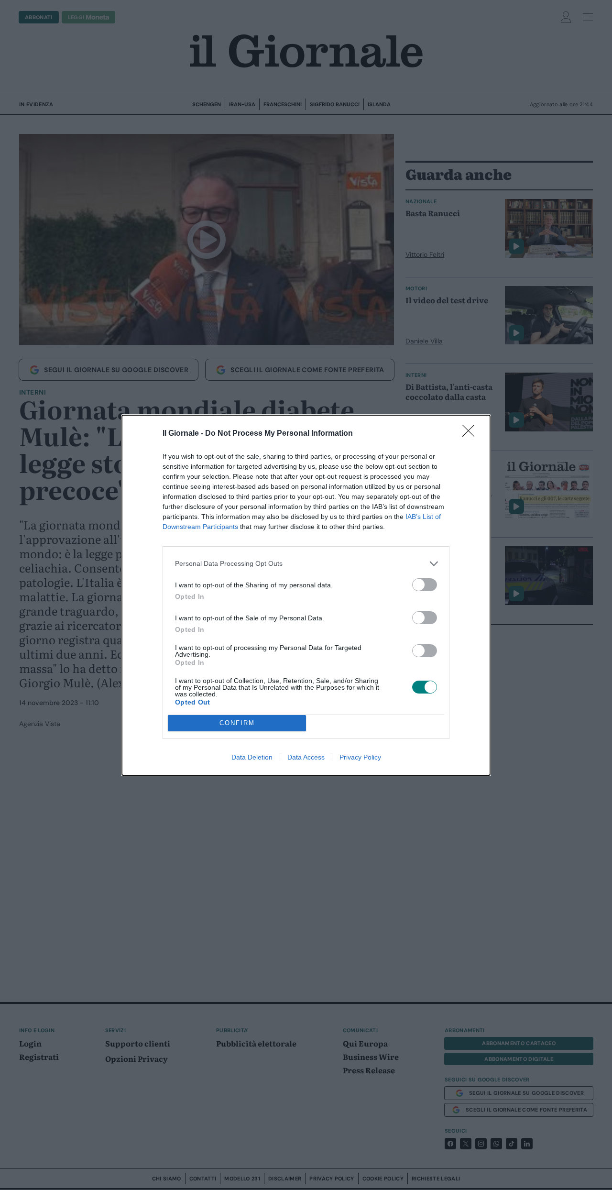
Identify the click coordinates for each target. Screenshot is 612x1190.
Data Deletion (252, 757)
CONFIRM (237, 723)
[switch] (424, 584)
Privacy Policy (360, 757)
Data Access (306, 757)
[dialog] (306, 595)
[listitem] (306, 564)
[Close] (471, 434)
